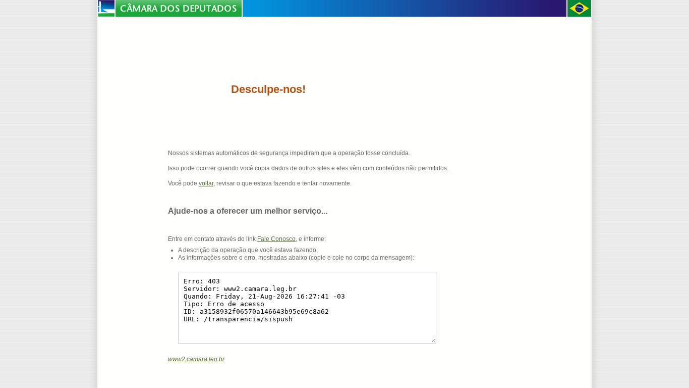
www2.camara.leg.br (196, 359)
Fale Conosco (276, 239)
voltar (206, 183)
